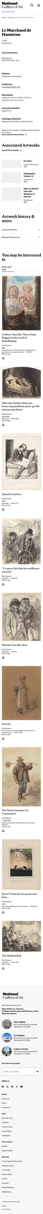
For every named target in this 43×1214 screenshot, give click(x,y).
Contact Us (6, 1107)
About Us (5, 1099)
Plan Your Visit (7, 1118)
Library (4, 1178)
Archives (5, 1183)
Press (4, 1103)
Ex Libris (28, 161)
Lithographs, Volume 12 (29, 174)
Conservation (7, 1174)
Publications (6, 1192)
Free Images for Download (12, 1161)
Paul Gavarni (6, 58)
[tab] (8, 268)
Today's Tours (7, 1127)
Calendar (5, 1122)
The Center (6, 1170)
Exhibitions (6, 1135)
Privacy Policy (6, 1209)
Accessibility (7, 1131)
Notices (4, 1206)
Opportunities (7, 1150)
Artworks (10, 17)
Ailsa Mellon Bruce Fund (11, 87)
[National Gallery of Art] (21, 995)
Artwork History (9, 229)
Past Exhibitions (8, 1187)
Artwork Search (8, 1165)
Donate (4, 1146)
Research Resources (11, 237)
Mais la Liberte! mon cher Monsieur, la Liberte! (31, 192)
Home (4, 17)
